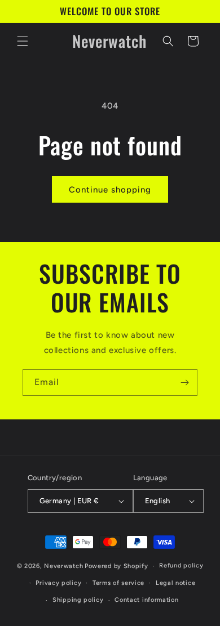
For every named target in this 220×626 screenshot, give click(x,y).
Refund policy (181, 565)
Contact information (146, 599)
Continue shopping (110, 190)
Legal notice (175, 583)
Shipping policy (78, 599)
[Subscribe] (184, 382)
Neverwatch (63, 566)
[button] (22, 41)
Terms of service (118, 583)
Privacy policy (58, 583)
